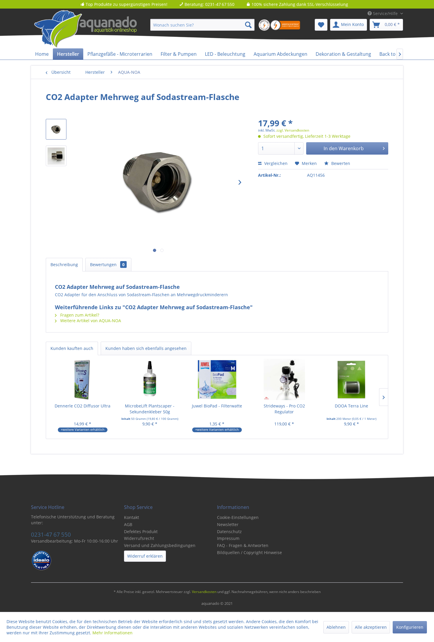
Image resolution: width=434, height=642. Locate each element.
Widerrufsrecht (139, 538)
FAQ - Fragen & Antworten (242, 545)
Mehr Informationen (112, 633)
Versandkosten (204, 591)
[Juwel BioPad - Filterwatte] (217, 379)
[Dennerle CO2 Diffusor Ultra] (82, 379)
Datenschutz (229, 531)
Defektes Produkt (141, 531)
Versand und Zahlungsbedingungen (159, 545)
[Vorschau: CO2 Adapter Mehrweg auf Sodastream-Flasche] (56, 129)
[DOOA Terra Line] (351, 379)
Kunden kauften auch (71, 348)
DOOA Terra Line (351, 406)
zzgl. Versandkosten (292, 130)
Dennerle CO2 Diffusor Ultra (82, 406)
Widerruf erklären (145, 556)
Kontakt (131, 517)
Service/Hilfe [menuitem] (385, 13)
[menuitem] (202, 25)
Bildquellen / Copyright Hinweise (249, 552)
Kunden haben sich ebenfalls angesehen (146, 348)
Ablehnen (336, 627)
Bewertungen (107, 264)
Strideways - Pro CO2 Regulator (284, 409)
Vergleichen (275, 163)
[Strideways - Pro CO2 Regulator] (284, 379)
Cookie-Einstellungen (238, 517)
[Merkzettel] (321, 25)
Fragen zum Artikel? (79, 315)
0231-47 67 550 (51, 534)
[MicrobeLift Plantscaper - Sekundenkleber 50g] (150, 379)
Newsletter (228, 524)
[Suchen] (248, 25)
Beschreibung (64, 264)
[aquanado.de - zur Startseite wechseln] (96, 29)
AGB (128, 524)
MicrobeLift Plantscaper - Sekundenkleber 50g (149, 409)
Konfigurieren (409, 627)
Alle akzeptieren (371, 627)
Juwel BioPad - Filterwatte (217, 406)
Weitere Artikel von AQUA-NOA (90, 320)
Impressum (228, 538)
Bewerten (340, 163)
